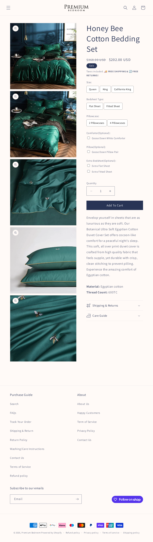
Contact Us (17, 458)
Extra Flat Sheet (101, 166)
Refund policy (19, 476)
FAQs (13, 413)
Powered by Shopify (51, 532)
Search (14, 404)
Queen (92, 89)
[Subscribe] (77, 499)
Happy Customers (88, 413)
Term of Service (87, 422)
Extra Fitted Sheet (102, 171)
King (105, 89)
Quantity (91, 183)
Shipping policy (131, 532)
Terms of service (110, 532)
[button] (8, 7)
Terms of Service (20, 467)
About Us (83, 404)
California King (122, 89)
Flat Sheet (94, 106)
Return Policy (18, 440)
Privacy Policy (86, 431)
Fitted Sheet (113, 106)
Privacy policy (91, 532)
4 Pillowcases (117, 123)
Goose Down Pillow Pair (105, 152)
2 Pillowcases (96, 123)
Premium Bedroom (31, 532)
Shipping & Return (21, 431)
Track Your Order (20, 422)
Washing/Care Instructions (27, 449)
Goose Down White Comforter (108, 138)
